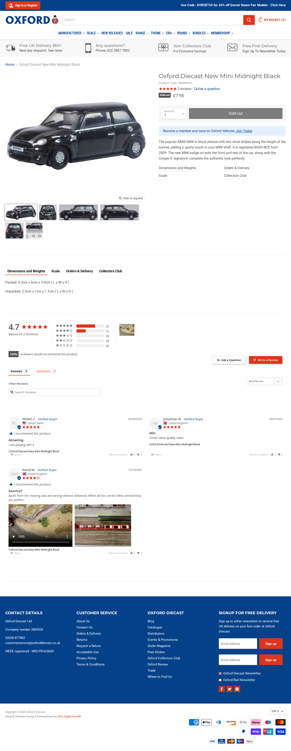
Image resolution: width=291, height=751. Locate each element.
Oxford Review (158, 664)
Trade (152, 670)
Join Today (244, 131)
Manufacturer (70, 33)
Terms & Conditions (90, 664)
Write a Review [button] (268, 360)
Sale (129, 33)
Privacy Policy (86, 658)
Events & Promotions (163, 640)
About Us (83, 621)
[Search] (249, 20)
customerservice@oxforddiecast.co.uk (32, 643)
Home (9, 65)
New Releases (112, 33)
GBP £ (275, 711)
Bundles (199, 33)
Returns (81, 640)
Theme (156, 33)
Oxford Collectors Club (164, 658)
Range (141, 33)
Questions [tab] (43, 371)
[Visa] (212, 742)
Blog (151, 621)
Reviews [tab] (16, 371)
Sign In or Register (26, 5)
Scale (92, 33)
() (275, 19)
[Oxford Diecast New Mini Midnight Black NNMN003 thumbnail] (21, 212)
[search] (152, 20)
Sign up (271, 643)
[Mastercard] (231, 742)
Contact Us (84, 627)
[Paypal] (249, 742)
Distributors (156, 633)
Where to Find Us (160, 677)
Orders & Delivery (236, 168)
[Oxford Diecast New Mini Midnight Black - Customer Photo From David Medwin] (127, 330)
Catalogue (155, 627)
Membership (221, 33)
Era (169, 33)
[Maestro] (240, 742)
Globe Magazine (159, 646)
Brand (182, 33)
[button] (132, 454)
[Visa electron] (221, 742)
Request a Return (88, 646)
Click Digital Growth (69, 716)
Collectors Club (235, 176)
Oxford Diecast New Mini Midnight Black (34, 451)
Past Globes (156, 652)
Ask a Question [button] (231, 360)
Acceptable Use (87, 652)
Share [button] (17, 454)
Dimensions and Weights (177, 168)
